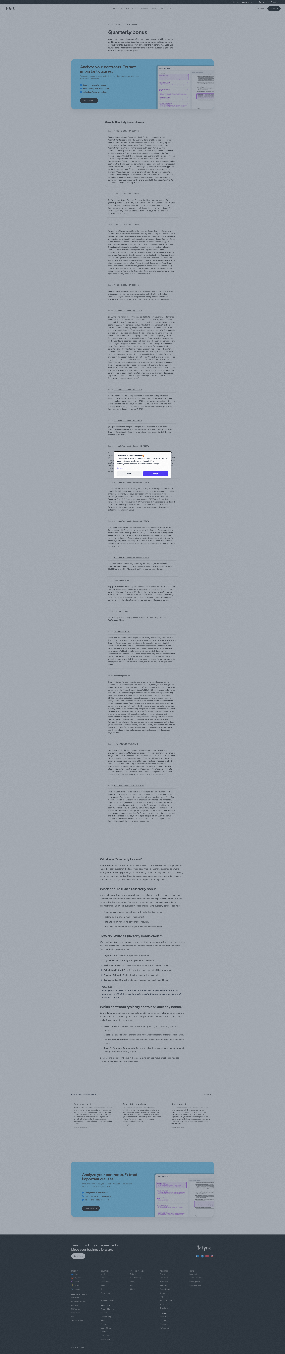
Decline (129, 474)
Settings (120, 468)
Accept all (155, 474)
